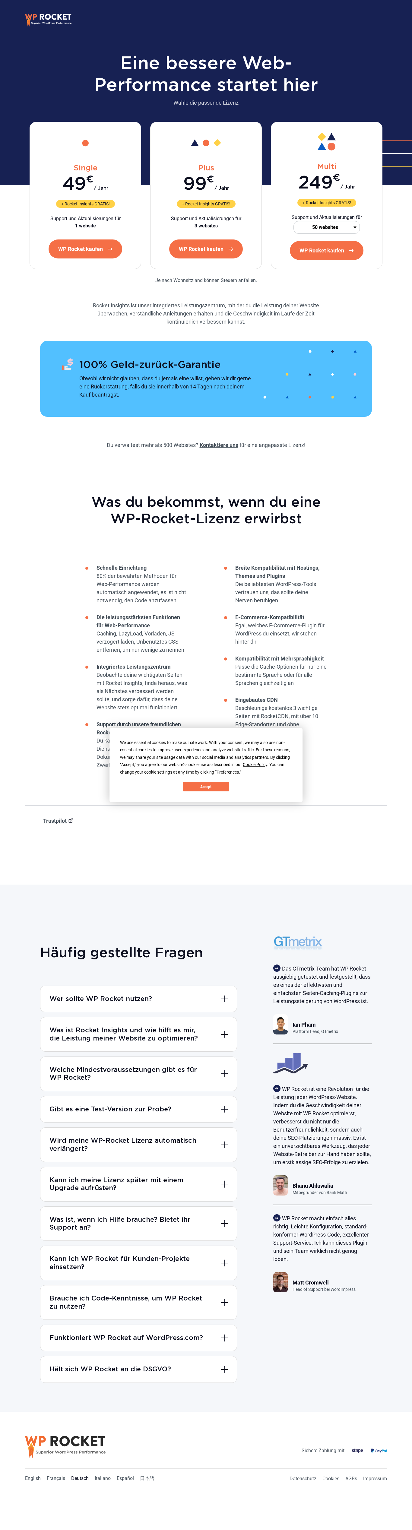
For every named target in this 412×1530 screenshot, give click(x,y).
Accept (205, 786)
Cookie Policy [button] (255, 764)
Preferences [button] (228, 771)
